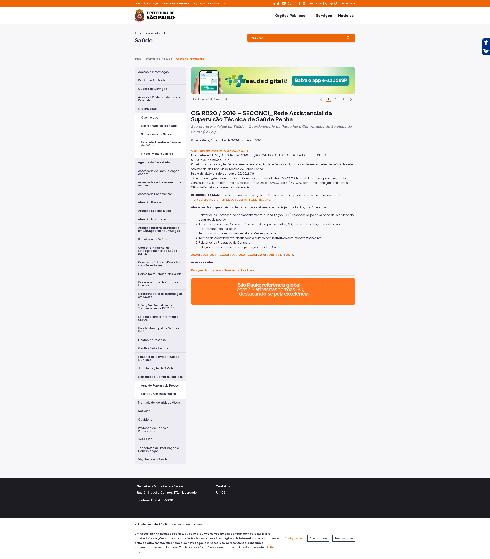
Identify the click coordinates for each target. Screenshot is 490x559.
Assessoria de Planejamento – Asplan (159, 183)
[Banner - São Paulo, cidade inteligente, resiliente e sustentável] (273, 291)
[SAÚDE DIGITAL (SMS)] (273, 80)
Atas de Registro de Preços (160, 385)
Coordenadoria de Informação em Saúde (160, 295)
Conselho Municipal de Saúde (159, 274)
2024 (214, 255)
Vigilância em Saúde (152, 459)
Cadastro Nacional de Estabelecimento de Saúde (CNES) (157, 251)
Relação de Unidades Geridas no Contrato (223, 270)
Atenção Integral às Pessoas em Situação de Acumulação (159, 229)
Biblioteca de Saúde (152, 239)
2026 (195, 255)
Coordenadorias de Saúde (159, 126)
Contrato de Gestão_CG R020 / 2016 (219, 151)
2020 (252, 255)
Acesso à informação (147, 3)
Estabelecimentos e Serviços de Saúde (161, 144)
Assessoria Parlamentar (155, 194)
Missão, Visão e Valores (157, 154)
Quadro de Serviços (152, 89)
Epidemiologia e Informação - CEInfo (159, 318)
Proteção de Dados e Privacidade (153, 429)
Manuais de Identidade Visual (159, 402)
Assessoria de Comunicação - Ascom (160, 172)
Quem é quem (150, 117)
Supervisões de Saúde (156, 134)
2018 (270, 255)
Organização (147, 109)
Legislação (199, 3)
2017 (279, 255)
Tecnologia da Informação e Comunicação (158, 449)
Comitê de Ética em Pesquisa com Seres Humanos (159, 263)
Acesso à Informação (190, 58)
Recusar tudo (344, 538)
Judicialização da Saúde (155, 368)
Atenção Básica (149, 202)
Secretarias (153, 58)
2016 (289, 255)
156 (224, 3)
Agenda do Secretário (154, 162)
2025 (205, 255)
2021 (242, 255)
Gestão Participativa (153, 348)
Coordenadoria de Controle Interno (158, 283)
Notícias (144, 411)
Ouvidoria (213, 3)
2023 (224, 255)
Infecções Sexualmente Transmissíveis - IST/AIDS (156, 306)
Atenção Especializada (154, 211)
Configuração (293, 538)
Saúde (168, 58)
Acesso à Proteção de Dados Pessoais (159, 98)
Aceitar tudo (318, 538)
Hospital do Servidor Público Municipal (158, 358)
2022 (233, 255)
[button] (351, 99)
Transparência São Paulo (176, 3)
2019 (261, 255)
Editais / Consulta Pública (159, 394)
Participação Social (152, 80)
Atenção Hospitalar (152, 219)
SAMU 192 (145, 439)
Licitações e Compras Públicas (160, 377)
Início (138, 58)
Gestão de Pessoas (152, 340)
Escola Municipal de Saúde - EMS (158, 329)
